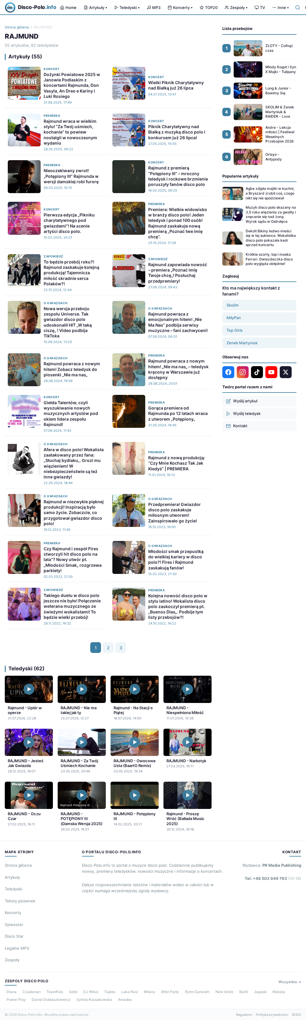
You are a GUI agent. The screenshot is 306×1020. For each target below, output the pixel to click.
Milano (149, 991)
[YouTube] (271, 372)
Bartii (243, 991)
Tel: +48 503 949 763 (273, 878)
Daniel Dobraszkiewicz (51, 999)
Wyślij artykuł (245, 400)
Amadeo (125, 999)
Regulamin (244, 1015)
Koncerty (182, 7)
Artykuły (98, 7)
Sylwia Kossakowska (94, 999)
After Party (170, 991)
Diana (11, 991)
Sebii (73, 991)
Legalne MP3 (17, 948)
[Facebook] (228, 372)
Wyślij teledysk (247, 413)
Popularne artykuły (240, 176)
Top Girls (235, 330)
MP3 (156, 7)
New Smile (224, 991)
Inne (283, 7)
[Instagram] (243, 372)
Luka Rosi (129, 991)
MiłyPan (234, 317)
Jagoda (260, 991)
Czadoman (31, 991)
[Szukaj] (297, 7)
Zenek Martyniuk (242, 342)
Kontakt (240, 425)
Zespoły (238, 7)
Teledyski (130, 7)
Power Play (16, 999)
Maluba (279, 991)
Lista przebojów (237, 28)
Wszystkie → (290, 982)
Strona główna (17, 27)
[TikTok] (257, 372)
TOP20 (211, 7)
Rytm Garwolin (197, 991)
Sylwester (14, 924)
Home (70, 7)
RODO (296, 1015)
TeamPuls (55, 991)
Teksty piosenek (20, 900)
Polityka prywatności (272, 1015)
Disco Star (14, 936)
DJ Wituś (90, 991)
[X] (286, 372)
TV (262, 7)
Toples (109, 991)
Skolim (232, 305)
